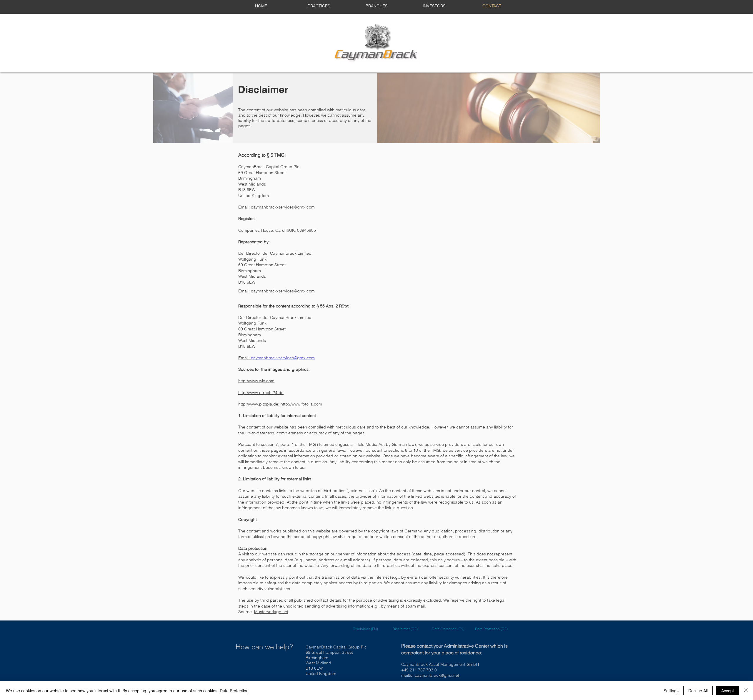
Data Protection (234, 691)
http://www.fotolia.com (301, 404)
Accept (727, 691)
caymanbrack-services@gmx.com (283, 207)
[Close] (745, 690)
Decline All (698, 691)
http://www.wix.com (256, 380)
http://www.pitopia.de (258, 404)
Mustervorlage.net (271, 611)
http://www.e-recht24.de (261, 392)
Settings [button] (671, 691)
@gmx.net (450, 675)
